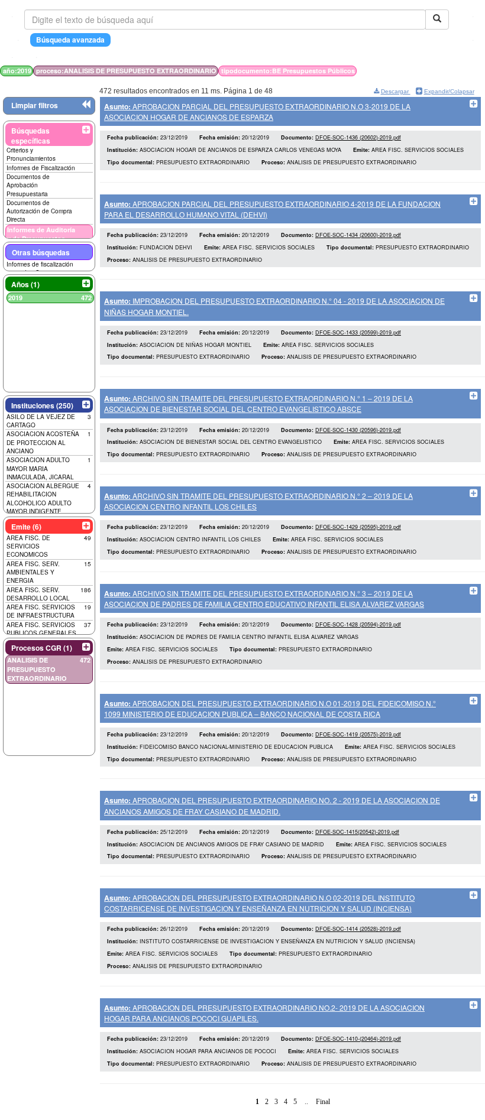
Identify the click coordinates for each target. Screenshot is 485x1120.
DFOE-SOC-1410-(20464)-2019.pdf (358, 1039)
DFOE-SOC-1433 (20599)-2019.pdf (358, 332)
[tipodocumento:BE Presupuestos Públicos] (424, 71)
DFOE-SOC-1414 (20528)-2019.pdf (358, 929)
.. (306, 1102)
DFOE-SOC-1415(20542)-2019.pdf (357, 832)
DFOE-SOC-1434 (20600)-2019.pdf (358, 235)
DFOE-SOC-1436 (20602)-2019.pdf (358, 137)
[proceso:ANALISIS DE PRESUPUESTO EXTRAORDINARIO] (421, 71)
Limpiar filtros (34, 105)
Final (323, 1102)
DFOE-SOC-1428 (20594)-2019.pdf (358, 624)
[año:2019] (418, 71)
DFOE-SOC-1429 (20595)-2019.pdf (358, 527)
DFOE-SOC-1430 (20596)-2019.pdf (358, 430)
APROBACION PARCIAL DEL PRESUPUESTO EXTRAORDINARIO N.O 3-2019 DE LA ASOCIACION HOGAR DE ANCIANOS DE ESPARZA (257, 111)
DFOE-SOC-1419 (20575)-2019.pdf (358, 734)
